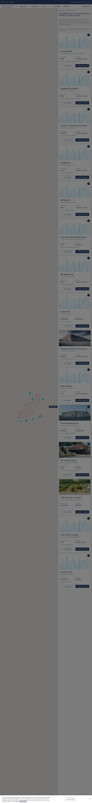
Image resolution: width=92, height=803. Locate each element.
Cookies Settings (70, 799)
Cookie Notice (23, 801)
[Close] (89, 799)
